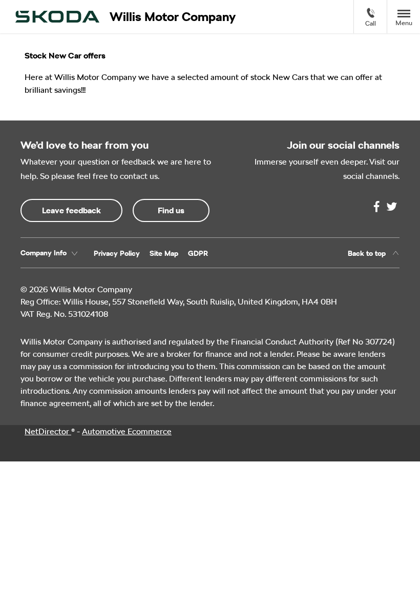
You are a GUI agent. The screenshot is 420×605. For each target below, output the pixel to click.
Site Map (164, 253)
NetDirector (48, 431)
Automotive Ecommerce (127, 431)
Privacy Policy (117, 253)
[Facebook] (376, 206)
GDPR (198, 253)
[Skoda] (57, 16)
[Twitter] (392, 206)
